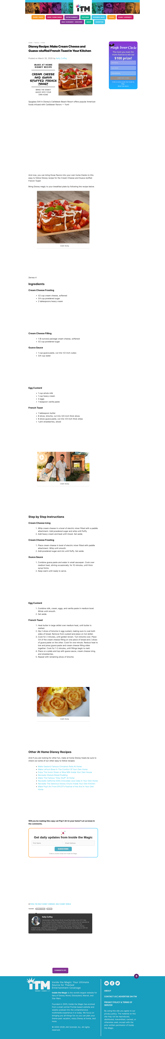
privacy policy (110, 1014)
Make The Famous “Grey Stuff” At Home (56, 778)
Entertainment (72, 17)
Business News (99, 17)
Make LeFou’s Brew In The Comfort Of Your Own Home (63, 769)
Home (30, 42)
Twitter (117, 983)
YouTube (106, 983)
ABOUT (107, 991)
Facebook (112, 983)
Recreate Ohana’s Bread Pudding (53, 775)
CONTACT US (110, 996)
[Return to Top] (136, 976)
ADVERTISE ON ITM (127, 996)
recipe (49, 908)
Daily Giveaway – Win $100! (72, 22)
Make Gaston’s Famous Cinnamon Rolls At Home (60, 766)
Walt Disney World (63, 904)
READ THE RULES (123, 86)
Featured (85, 17)
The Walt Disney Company (45, 904)
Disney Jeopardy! (125, 17)
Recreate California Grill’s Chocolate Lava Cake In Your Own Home (68, 781)
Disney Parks (38, 17)
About (89, 22)
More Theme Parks (54, 17)
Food (43, 42)
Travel (111, 17)
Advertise (99, 22)
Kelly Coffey (61, 58)
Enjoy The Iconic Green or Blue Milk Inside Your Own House (65, 772)
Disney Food (40, 908)
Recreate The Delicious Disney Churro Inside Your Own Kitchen (66, 784)
